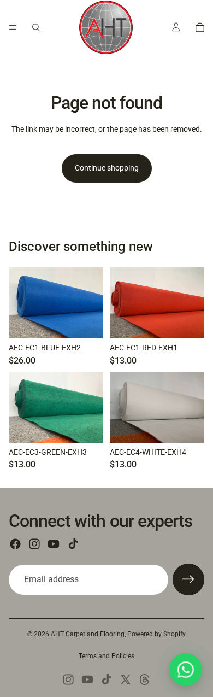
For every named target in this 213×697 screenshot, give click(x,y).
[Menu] (12, 27)
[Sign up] (188, 579)
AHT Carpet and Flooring (88, 634)
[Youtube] (53, 543)
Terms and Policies (106, 656)
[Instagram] (34, 543)
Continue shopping (107, 167)
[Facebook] (15, 543)
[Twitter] (125, 679)
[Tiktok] (73, 543)
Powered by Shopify (156, 634)
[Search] (36, 27)
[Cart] (200, 27)
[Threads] (144, 679)
